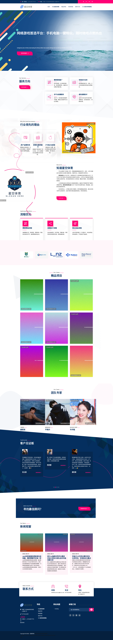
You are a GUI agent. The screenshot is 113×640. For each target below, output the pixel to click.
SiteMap (57, 608)
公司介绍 (61, 198)
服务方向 (77, 6)
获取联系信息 (83, 508)
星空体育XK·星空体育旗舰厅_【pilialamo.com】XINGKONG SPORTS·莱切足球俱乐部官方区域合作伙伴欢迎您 (37, 635)
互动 (87, 6)
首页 (49, 6)
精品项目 (63, 6)
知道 (55, 6)
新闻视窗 (70, 6)
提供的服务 (24, 53)
